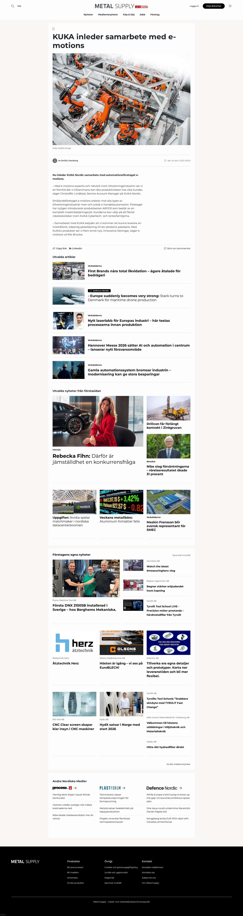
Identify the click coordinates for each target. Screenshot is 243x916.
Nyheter (88, 14)
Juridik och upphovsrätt (116, 872)
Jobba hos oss (149, 877)
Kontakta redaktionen (152, 867)
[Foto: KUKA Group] (121, 99)
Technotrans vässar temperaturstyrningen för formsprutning (114, 798)
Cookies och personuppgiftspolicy (121, 867)
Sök (19, 6)
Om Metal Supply (150, 883)
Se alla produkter (75, 883)
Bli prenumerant (75, 867)
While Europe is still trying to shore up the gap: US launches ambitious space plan (168, 798)
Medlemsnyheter (108, 14)
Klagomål (109, 877)
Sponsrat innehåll (113, 883)
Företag (154, 14)
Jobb (142, 14)
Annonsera (72, 877)
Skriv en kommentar (178, 248)
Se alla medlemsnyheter (178, 764)
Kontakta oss (148, 872)
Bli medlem (73, 872)
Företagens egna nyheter (72, 554)
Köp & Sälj (129, 14)
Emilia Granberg (69, 160)
